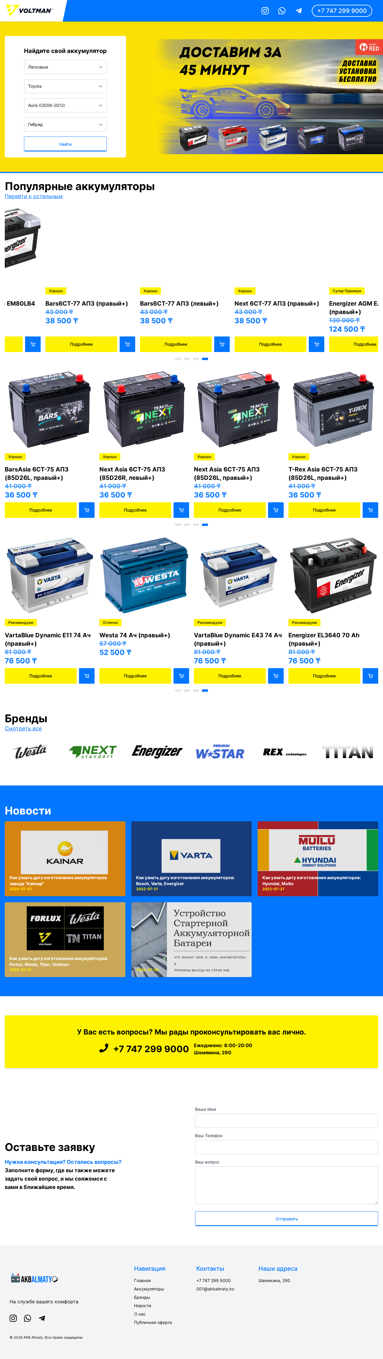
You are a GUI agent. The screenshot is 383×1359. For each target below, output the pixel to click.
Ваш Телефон (208, 1135)
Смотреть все (23, 728)
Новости (28, 810)
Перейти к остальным (34, 196)
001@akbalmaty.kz (215, 1288)
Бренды (142, 1297)
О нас (140, 1313)
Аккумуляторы (149, 1288)
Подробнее (40, 344)
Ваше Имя (205, 1109)
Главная (142, 1280)
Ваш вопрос (207, 1161)
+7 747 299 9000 (342, 10)
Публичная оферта (153, 1322)
